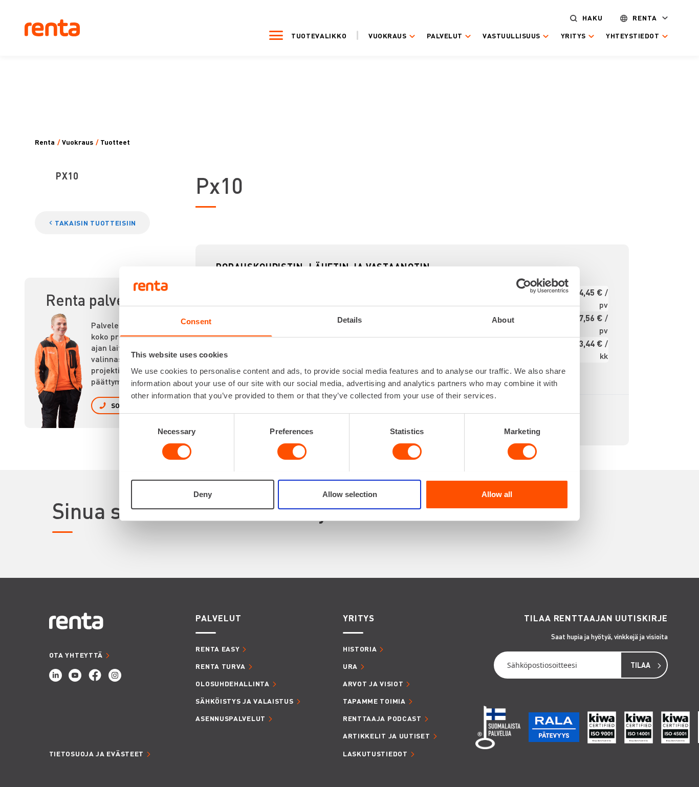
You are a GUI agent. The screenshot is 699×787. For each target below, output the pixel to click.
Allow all (497, 493)
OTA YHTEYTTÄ (76, 654)
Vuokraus (387, 36)
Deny (202, 493)
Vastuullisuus (511, 36)
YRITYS (359, 618)
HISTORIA (360, 648)
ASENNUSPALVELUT (230, 718)
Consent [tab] (196, 321)
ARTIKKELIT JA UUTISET (386, 735)
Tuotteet (115, 142)
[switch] (292, 451)
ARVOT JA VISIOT (373, 683)
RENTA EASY (217, 648)
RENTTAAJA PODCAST (382, 718)
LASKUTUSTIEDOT (375, 753)
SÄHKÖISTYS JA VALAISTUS (244, 700)
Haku (592, 18)
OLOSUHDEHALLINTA (232, 683)
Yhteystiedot (632, 36)
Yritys (573, 36)
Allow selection (349, 493)
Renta (644, 18)
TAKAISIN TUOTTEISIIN (95, 222)
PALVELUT (218, 618)
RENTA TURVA (220, 666)
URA (350, 666)
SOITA (120, 405)
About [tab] (503, 319)
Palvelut (445, 36)
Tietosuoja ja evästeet (96, 753)
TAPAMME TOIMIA (374, 700)
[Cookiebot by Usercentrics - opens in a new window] (524, 286)
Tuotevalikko (318, 35)
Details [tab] (349, 319)
